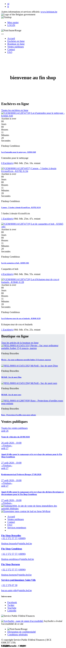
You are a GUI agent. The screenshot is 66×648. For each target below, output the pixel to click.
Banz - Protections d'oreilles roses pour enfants (18, 415)
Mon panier (13, 22)
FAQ (9, 525)
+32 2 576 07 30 (9, 585)
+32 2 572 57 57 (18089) (13, 538)
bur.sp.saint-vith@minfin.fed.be (16, 590)
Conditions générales (17, 634)
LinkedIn (11, 610)
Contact (11, 522)
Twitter (10, 605)
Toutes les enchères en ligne (14, 110)
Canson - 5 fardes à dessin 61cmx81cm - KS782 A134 (21, 207)
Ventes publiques (15, 519)
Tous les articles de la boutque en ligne (20, 342)
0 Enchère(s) (7, 163)
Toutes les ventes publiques (14, 428)
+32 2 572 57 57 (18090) (13, 554)
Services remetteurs (16, 527)
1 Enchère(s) (7, 218)
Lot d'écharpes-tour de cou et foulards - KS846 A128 (21, 318)
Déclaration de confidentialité (21, 632)
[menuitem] (11, 38)
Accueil (11, 516)
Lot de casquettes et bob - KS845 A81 (15, 263)
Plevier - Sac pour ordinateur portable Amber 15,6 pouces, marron (26, 360)
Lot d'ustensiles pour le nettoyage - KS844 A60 (18, 152)
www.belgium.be (49, 11)
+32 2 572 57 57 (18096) (13, 569)
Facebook (12, 602)
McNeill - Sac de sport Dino (11, 377)
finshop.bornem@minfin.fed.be (16, 574)
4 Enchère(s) (7, 274)
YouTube (11, 608)
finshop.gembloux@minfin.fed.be (17, 559)
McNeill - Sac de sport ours (11, 395)
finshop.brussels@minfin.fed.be (16, 543)
